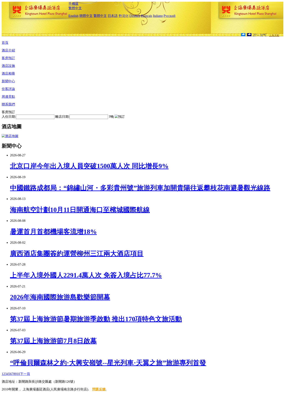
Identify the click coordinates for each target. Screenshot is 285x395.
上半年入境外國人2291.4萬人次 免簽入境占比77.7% (86, 275)
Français (146, 16)
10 (18, 374)
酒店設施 (8, 66)
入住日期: (9, 116)
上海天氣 (274, 35)
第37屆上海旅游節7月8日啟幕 (53, 341)
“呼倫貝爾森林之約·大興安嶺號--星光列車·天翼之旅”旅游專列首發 (108, 362)
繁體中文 (75, 8)
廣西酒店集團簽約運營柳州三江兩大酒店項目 (77, 253)
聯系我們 (8, 104)
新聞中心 (8, 81)
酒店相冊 (8, 73)
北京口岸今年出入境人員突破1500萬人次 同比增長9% (89, 166)
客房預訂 (8, 58)
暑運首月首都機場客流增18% (53, 231)
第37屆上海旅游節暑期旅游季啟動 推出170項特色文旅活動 (96, 319)
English (73, 16)
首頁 (5, 42)
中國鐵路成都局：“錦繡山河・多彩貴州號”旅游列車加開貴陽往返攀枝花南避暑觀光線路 (140, 188)
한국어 (124, 16)
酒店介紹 (8, 50)
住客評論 (8, 89)
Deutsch (134, 16)
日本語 (113, 16)
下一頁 (25, 374)
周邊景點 (8, 96)
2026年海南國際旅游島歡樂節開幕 (60, 297)
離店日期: (62, 116)
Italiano (158, 16)
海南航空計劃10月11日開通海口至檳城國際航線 (80, 209)
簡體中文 (86, 16)
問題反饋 (99, 389)
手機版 (73, 3)
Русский (169, 16)
